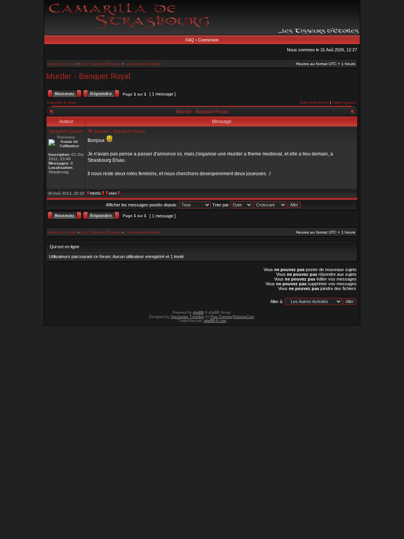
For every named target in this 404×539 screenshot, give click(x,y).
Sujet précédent (314, 102)
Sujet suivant (344, 102)
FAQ (189, 39)
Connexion (208, 39)
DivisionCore (243, 317)
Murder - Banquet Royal (88, 76)
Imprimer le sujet (62, 102)
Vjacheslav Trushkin (187, 317)
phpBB (198, 312)
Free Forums (221, 317)
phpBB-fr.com (215, 321)
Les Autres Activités (142, 64)
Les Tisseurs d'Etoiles (100, 64)
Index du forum (62, 64)
